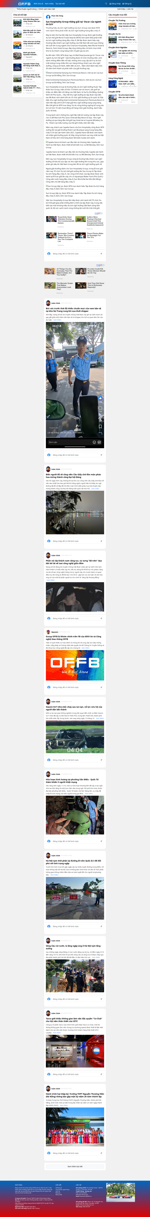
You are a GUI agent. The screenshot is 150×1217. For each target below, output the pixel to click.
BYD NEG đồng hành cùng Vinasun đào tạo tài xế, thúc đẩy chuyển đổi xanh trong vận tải (32, 22)
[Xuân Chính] (48, 303)
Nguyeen (29, 57)
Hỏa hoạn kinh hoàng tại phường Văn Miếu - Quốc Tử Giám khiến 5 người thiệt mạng (72, 780)
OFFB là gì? (59, 1188)
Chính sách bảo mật (46, 9)
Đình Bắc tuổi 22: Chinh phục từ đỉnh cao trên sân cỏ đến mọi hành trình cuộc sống (32, 33)
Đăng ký (127, 3)
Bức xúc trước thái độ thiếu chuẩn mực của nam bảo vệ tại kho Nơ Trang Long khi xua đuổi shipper (73, 309)
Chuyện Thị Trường (116, 20)
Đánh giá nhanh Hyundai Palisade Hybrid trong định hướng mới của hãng (31, 56)
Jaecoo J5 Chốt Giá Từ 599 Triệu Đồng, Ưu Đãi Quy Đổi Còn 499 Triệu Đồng (32, 78)
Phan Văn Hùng (57, 16)
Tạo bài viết (60, 3)
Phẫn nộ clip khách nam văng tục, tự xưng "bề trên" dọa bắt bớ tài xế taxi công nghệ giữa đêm (74, 562)
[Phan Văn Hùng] (48, 17)
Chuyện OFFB (114, 91)
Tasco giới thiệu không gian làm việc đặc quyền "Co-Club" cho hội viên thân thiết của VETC (74, 1019)
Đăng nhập (116, 3)
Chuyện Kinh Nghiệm (117, 47)
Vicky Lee (29, 24)
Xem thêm (57, 320)
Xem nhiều (49, 3)
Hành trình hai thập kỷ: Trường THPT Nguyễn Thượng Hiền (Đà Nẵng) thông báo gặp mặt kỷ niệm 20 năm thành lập (75, 1095)
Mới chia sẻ (38, 3)
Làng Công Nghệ (115, 78)
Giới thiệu (121, 9)
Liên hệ (130, 9)
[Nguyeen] (48, 632)
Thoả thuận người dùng (62, 1189)
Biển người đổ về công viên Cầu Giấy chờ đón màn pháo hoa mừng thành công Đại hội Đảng (73, 475)
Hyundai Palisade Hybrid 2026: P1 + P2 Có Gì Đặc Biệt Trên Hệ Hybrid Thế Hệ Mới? (32, 89)
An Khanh (29, 35)
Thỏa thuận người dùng (27, 9)
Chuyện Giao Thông (117, 63)
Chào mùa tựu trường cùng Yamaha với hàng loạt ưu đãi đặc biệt (32, 43)
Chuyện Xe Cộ (114, 34)
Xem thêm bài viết (75, 1166)
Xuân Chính (55, 303)
